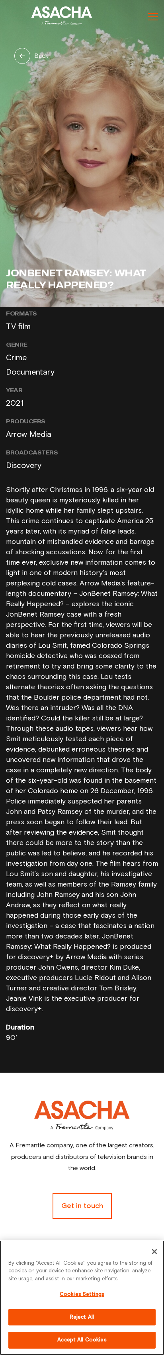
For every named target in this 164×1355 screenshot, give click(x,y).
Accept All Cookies (81, 1340)
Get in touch (82, 1206)
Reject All (82, 1317)
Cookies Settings (82, 1294)
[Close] (154, 1251)
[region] (82, 1297)
